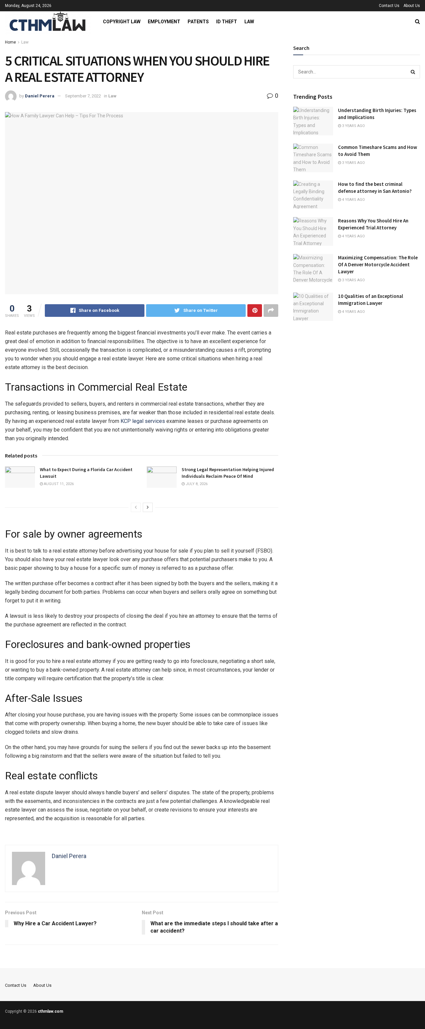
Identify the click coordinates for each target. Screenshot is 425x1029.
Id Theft (226, 21)
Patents (198, 21)
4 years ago (353, 199)
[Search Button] (413, 71)
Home (10, 42)
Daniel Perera (39, 95)
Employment (164, 21)
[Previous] (136, 507)
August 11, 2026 (58, 484)
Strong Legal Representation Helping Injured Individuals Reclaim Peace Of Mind (228, 472)
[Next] (148, 507)
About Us (411, 5)
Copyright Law (121, 21)
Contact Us (389, 5)
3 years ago (353, 126)
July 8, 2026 (196, 484)
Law (249, 21)
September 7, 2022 (83, 95)
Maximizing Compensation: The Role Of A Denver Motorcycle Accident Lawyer (378, 264)
